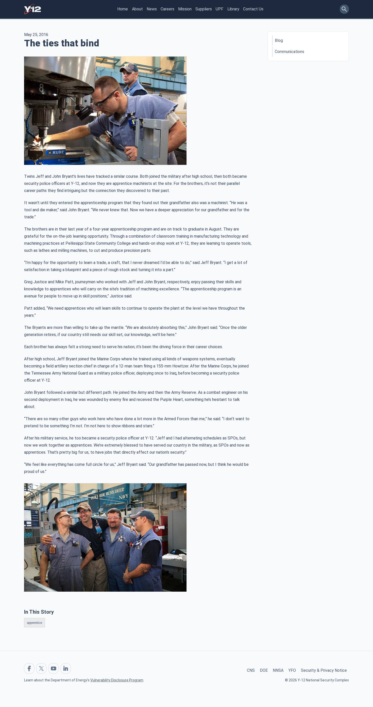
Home (122, 9)
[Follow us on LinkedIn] (66, 668)
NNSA (278, 670)
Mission (185, 9)
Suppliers (203, 9)
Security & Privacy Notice (324, 670)
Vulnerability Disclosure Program (116, 680)
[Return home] (32, 9)
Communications (289, 51)
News (152, 9)
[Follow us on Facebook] (29, 668)
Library (233, 9)
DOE (264, 670)
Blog (279, 40)
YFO (292, 670)
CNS (251, 670)
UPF (219, 9)
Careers (167, 9)
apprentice (34, 623)
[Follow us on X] (41, 668)
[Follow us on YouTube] (53, 668)
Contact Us (253, 9)
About (137, 9)
